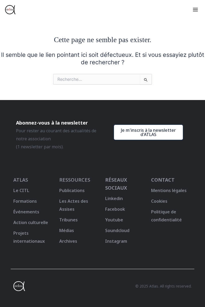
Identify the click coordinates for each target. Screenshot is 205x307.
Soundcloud (117, 230)
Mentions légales (169, 190)
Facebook (115, 209)
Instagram (116, 241)
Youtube (114, 220)
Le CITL (21, 190)
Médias (66, 230)
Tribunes (68, 220)
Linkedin (114, 198)
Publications (72, 190)
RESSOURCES (74, 180)
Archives (68, 241)
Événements (26, 212)
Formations (25, 201)
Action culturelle (30, 222)
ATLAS (20, 180)
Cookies (159, 201)
